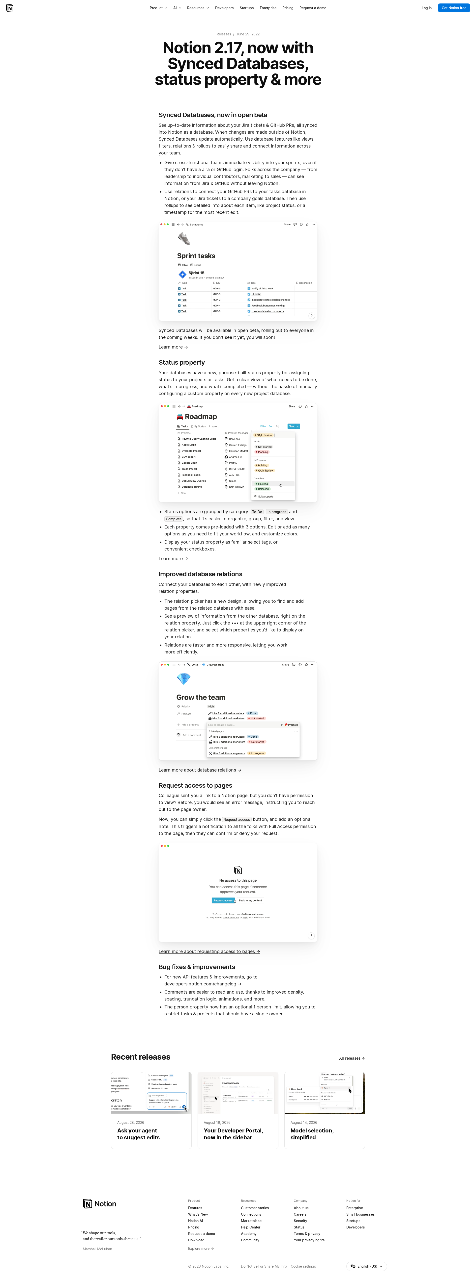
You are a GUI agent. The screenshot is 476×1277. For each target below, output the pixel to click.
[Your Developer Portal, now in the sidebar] (238, 1110)
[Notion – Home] (10, 8)
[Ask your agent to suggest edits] (151, 1110)
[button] (238, 271)
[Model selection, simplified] (325, 1110)
